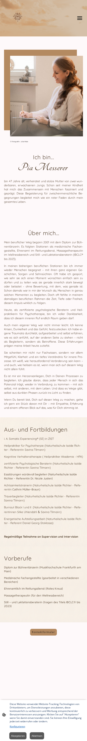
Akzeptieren (18, 736)
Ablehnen (37, 736)
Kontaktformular (43, 632)
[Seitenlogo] (17, 18)
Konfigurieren (17, 726)
